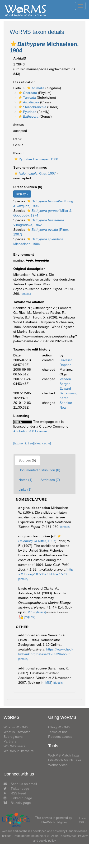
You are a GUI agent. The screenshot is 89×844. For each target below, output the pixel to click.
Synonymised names (30, 167)
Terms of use (58, 732)
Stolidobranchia (34, 107)
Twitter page (20, 788)
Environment (23, 254)
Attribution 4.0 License (30, 431)
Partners (10, 741)
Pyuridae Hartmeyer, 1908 (38, 159)
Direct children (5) (27, 187)
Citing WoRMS (59, 727)
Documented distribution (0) (39, 470)
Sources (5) (27, 460)
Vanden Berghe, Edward (65, 383)
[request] (29, 617)
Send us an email (24, 784)
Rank (17, 139)
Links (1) (25, 489)
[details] (26, 293)
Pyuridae (29, 112)
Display (21, 194)
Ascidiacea (31, 102)
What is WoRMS (16, 727)
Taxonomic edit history (32, 349)
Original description (29, 269)
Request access (60, 736)
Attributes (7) (50, 480)
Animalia (38, 88)
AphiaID (19, 58)
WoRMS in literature (19, 751)
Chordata (30, 93)
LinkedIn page (21, 798)
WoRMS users (14, 746)
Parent (18, 153)
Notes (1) (26, 480)
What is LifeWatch (17, 732)
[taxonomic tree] (23, 443)
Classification (24, 82)
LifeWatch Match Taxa (64, 760)
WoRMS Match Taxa (63, 755)
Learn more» (82, 819)
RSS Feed (18, 793)
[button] (13, 44)
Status (18, 125)
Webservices (57, 765)
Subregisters (13, 736)
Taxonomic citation (28, 302)
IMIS (30, 612)
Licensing (21, 416)
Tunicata (29, 97)
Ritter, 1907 (37, 173)
